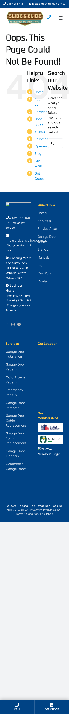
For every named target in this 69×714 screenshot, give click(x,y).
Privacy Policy (38, 509)
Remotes (41, 139)
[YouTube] (19, 324)
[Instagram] (13, 324)
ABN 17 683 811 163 (17, 509)
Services (40, 112)
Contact (44, 281)
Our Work (44, 273)
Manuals (43, 257)
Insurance (47, 513)
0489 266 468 (19, 218)
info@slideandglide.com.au (27, 240)
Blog (38, 154)
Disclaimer (54, 509)
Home (39, 92)
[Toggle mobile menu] (61, 18)
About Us (44, 221)
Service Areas (48, 228)
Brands (39, 132)
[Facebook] (7, 324)
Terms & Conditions (28, 513)
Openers (41, 146)
